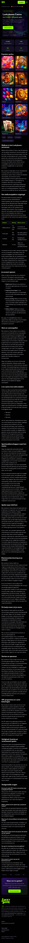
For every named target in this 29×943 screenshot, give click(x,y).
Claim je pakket (8, 27)
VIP (23, 874)
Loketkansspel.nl (5, 929)
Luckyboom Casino (5, 6)
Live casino (17, 874)
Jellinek (3, 931)
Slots (11, 874)
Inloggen (21, 2)
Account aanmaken (14, 891)
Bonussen (5, 874)
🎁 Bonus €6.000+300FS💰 (17, 6)
